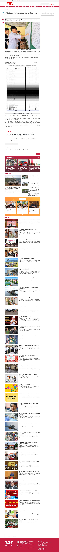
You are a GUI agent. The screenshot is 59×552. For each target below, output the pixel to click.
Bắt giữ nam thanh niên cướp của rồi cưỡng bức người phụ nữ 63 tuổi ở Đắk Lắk (29, 327)
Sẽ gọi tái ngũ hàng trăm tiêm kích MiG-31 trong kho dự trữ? (34, 176)
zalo (3, 12)
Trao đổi (26, 6)
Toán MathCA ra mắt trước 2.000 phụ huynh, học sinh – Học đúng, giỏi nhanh (29, 356)
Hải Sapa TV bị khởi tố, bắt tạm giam (25, 297)
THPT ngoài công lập (14, 140)
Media (45, 6)
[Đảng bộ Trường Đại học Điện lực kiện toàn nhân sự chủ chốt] (11, 223)
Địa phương (17, 12)
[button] (36, 157)
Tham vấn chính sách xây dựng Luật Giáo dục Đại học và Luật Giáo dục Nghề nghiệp (21, 133)
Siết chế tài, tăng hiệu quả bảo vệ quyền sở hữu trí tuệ (28, 374)
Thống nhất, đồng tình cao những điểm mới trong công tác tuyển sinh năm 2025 (20, 134)
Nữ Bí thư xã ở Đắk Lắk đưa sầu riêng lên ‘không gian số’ (28, 519)
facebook (3, 14)
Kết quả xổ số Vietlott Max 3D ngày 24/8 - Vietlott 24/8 (28, 384)
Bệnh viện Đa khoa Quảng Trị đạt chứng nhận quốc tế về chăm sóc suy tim (29, 414)
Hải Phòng (12, 138)
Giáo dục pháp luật (18, 6)
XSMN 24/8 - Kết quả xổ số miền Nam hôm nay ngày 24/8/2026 (29, 500)
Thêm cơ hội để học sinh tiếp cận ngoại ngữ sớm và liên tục (11, 209)
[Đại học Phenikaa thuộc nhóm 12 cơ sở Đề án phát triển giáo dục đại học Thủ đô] (34, 162)
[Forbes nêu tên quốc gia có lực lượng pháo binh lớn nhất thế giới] (25, 184)
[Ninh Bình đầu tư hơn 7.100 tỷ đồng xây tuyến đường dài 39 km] (11, 281)
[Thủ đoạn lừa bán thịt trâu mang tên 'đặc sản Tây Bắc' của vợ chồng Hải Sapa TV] (11, 233)
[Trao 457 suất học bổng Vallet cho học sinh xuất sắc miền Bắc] (11, 243)
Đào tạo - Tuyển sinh (23, 12)
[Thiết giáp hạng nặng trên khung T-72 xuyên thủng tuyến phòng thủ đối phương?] (13, 180)
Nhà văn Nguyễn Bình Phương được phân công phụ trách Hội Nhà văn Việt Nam (29, 404)
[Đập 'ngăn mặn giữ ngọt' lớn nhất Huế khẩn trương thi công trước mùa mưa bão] (11, 291)
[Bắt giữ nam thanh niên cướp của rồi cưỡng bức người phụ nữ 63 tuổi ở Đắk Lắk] (11, 330)
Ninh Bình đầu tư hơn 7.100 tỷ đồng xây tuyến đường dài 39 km (29, 277)
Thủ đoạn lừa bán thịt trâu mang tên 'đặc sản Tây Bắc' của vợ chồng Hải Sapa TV (29, 230)
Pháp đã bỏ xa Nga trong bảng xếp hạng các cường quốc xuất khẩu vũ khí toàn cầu (29, 423)
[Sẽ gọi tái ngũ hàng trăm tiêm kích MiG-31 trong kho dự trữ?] (25, 177)
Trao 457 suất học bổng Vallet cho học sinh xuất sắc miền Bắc (29, 239)
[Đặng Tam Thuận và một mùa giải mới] (11, 320)
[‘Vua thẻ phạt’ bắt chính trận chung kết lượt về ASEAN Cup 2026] (34, 204)
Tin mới (3, 22)
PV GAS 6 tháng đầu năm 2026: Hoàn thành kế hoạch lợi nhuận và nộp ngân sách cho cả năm (29, 269)
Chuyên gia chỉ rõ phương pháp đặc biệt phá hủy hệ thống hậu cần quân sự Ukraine (29, 365)
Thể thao (52, 6)
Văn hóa (49, 6)
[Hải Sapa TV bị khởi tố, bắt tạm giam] (11, 301)
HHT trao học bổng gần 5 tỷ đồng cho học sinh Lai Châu (28, 548)
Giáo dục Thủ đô (52, 4)
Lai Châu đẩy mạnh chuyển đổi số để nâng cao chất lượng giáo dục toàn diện (23, 168)
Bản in (3, 17)
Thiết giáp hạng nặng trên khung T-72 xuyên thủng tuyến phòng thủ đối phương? (13, 188)
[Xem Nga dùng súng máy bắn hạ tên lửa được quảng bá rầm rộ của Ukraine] (22, 204)
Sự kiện (7, 9)
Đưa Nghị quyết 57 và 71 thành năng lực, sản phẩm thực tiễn (29, 345)
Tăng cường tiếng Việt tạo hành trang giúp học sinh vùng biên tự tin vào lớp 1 (11, 168)
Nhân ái (34, 6)
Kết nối (23, 6)
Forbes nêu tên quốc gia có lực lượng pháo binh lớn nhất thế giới (34, 183)
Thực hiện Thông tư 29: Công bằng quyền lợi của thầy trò (17, 135)
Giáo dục (8, 6)
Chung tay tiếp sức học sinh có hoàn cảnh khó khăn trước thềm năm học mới (29, 249)
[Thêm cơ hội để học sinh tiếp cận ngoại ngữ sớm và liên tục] (10, 204)
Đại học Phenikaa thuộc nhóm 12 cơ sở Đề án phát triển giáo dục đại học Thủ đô (34, 168)
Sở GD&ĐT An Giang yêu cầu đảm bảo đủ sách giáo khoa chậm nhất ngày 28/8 (29, 433)
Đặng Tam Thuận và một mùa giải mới (25, 316)
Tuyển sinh (22, 138)
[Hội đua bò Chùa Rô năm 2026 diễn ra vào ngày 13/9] (11, 262)
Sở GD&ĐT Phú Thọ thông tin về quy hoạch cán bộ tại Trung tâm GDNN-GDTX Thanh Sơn (29, 443)
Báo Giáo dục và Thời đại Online (9, 3)
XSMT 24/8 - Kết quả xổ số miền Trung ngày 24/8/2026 (28, 490)
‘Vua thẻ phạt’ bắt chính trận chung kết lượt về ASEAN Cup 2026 (34, 209)
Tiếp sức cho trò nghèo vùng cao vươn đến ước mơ (27, 529)
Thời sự (12, 6)
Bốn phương (29, 12)
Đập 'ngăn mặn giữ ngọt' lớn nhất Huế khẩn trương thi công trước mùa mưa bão (29, 288)
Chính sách (13, 12)
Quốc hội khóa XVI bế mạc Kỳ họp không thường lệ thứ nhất (29, 471)
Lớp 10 (28, 138)
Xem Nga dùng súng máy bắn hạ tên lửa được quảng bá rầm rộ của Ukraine (22, 209)
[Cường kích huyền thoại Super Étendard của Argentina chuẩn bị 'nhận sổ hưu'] (11, 310)
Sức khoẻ (42, 6)
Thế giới (38, 6)
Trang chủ (5, 6)
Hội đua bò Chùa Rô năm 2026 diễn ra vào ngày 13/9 (27, 258)
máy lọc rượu (44, 12)
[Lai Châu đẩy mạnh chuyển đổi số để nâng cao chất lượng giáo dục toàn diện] (23, 162)
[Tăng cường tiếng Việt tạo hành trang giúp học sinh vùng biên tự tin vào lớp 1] (11, 162)
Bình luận (3, 19)
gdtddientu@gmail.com (27, 0)
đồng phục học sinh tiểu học (47, 14)
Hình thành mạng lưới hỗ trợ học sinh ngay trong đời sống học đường (29, 511)
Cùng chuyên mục (10, 157)
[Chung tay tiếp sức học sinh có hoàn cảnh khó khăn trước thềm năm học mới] (11, 252)
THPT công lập (33, 138)
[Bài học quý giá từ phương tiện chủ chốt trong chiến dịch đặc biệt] (25, 191)
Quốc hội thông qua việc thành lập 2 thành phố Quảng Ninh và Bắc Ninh (29, 462)
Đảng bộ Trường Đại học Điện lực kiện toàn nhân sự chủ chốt (29, 219)
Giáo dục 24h (33, 12)
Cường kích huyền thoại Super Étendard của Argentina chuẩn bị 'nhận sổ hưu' (29, 307)
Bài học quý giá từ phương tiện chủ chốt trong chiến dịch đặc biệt (33, 190)
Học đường (30, 6)
